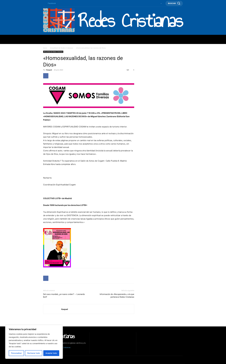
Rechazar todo (33, 353)
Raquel (49, 70)
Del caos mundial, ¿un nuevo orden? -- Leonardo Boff (64, 295)
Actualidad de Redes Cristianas (61, 48)
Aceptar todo (51, 353)
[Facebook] (44, 3)
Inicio (45, 48)
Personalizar (16, 353)
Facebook (52, 3)
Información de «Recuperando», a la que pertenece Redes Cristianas (117, 295)
